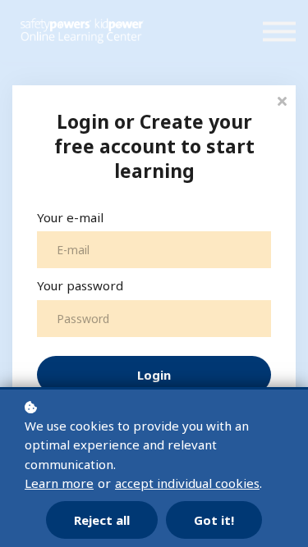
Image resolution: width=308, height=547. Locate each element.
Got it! (214, 520)
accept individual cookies (187, 483)
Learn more (59, 483)
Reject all (102, 520)
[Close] (282, 99)
